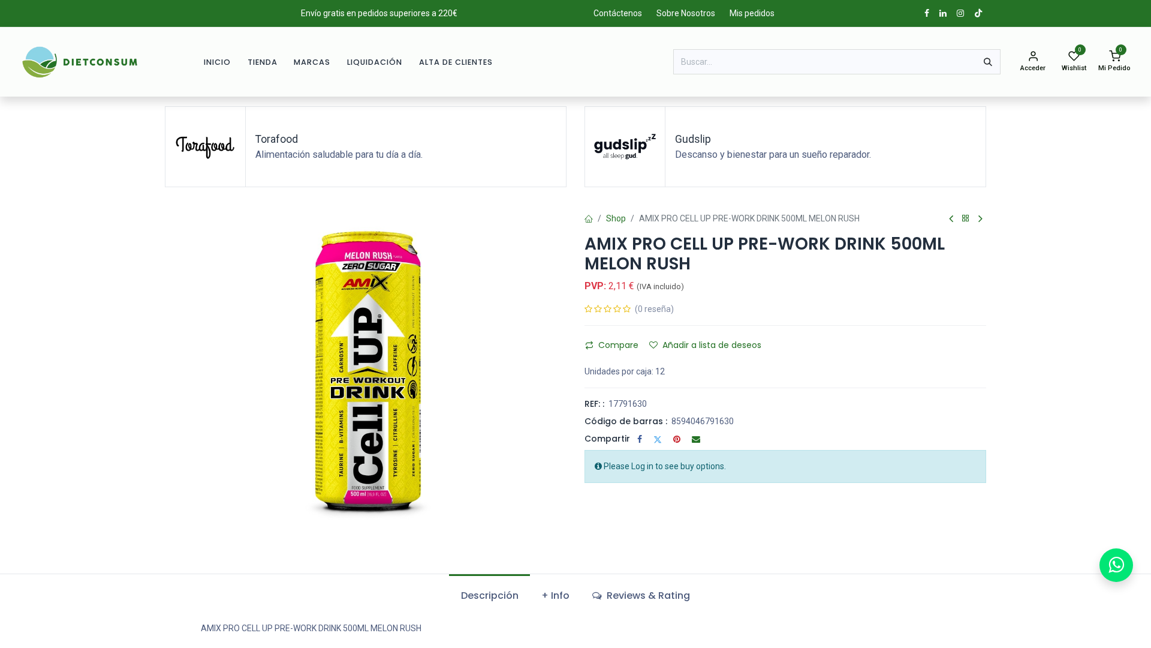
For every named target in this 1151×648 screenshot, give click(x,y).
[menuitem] (217, 62)
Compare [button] (618, 345)
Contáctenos (617, 13)
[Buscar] (988, 62)
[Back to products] (966, 218)
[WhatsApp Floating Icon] (1116, 565)
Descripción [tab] (490, 595)
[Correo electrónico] (696, 439)
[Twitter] (657, 439)
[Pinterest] (676, 439)
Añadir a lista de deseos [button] (711, 345)
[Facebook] (639, 439)
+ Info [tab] (555, 595)
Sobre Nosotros (685, 13)
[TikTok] (978, 13)
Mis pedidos (752, 13)
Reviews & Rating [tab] (647, 595)
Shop (616, 218)
